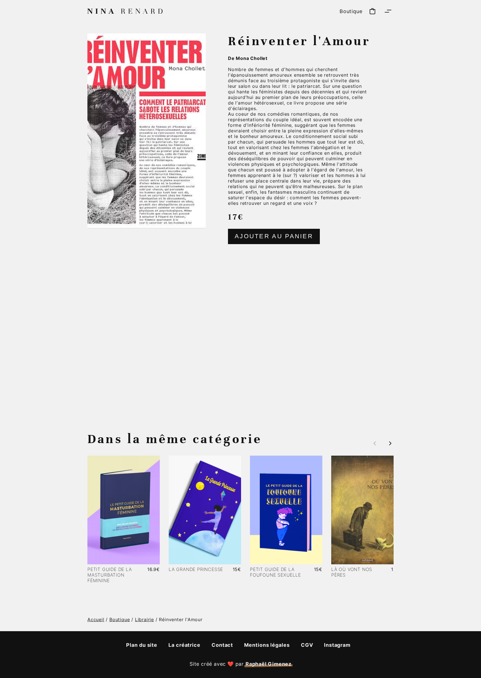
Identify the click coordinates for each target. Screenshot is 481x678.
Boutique (351, 11)
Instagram (337, 645)
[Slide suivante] (388, 443)
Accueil (95, 619)
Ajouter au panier (274, 236)
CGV (307, 645)
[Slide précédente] (374, 443)
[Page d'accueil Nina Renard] (125, 11)
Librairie (144, 619)
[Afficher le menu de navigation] (388, 11)
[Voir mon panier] (372, 11)
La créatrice (184, 645)
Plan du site (141, 645)
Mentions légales (266, 645)
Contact (222, 645)
